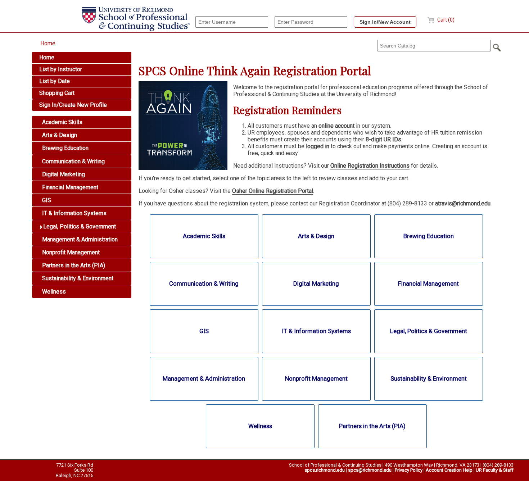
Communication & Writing (73, 161)
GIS (46, 200)
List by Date (54, 81)
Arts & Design (59, 135)
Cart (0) (445, 20)
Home (47, 43)
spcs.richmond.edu (324, 470)
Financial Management (69, 187)
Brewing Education (65, 148)
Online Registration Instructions (370, 165)
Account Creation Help (449, 470)
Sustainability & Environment (77, 278)
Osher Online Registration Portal (272, 190)
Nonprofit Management (70, 252)
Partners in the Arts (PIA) (73, 265)
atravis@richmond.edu (462, 203)
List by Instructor (60, 69)
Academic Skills (61, 122)
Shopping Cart (56, 93)
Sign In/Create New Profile (73, 104)
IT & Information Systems (74, 213)
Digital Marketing (63, 174)
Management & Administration (79, 239)
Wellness (53, 291)
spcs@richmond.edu (370, 470)
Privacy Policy (408, 470)
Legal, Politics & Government (79, 226)
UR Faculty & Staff (495, 470)
